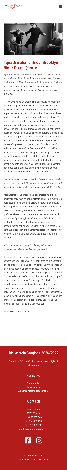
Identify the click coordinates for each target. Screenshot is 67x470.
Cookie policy (33, 386)
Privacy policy (34, 383)
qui (38, 364)
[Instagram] (39, 440)
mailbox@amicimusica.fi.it (34, 428)
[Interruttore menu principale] (60, 6)
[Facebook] (27, 440)
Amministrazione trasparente (33, 390)
